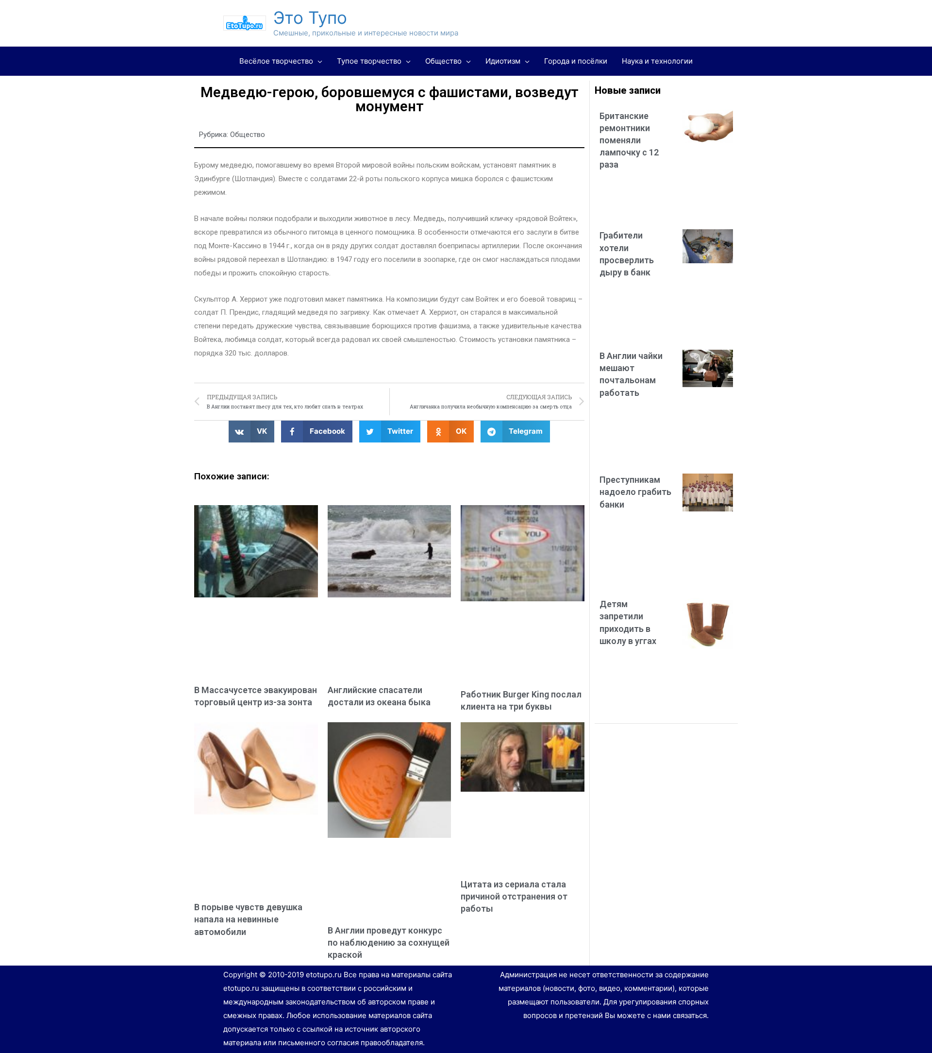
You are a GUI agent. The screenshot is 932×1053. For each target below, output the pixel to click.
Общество (247, 134)
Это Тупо (310, 17)
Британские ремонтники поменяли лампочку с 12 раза (629, 140)
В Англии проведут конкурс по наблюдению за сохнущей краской (388, 942)
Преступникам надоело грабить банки (635, 492)
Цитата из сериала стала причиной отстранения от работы (514, 896)
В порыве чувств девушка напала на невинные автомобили (248, 919)
